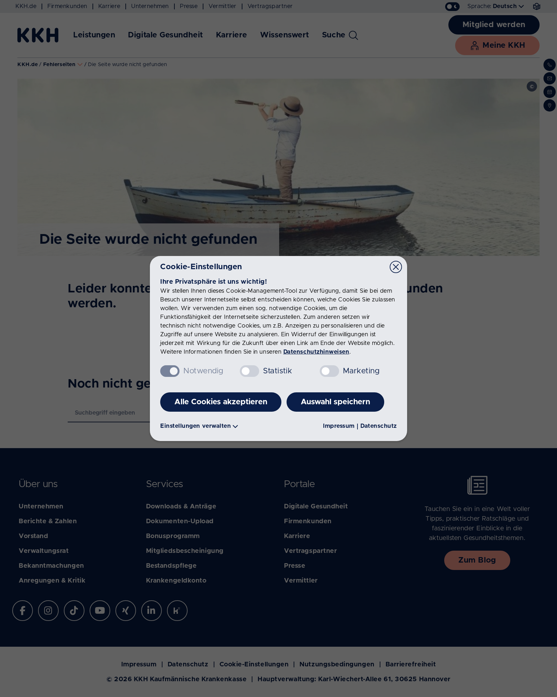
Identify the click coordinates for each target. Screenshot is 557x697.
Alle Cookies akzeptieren (220, 402)
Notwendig (203, 371)
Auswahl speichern (335, 402)
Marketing (361, 371)
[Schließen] (396, 267)
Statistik (277, 371)
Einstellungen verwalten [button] (195, 426)
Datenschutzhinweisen (316, 352)
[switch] (249, 371)
